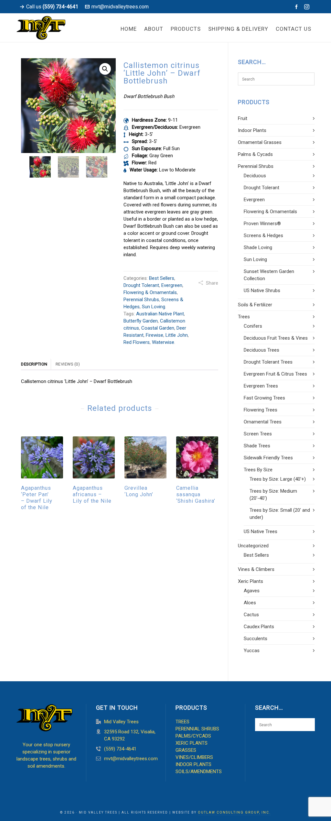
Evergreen (171, 285)
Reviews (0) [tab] (68, 364)
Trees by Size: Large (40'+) (278, 479)
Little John (177, 335)
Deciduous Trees (261, 350)
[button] (105, 69)
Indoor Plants (252, 130)
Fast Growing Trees (264, 398)
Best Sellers (161, 278)
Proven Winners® (262, 223)
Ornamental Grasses (260, 142)
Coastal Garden (157, 328)
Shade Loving (258, 247)
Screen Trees (258, 434)
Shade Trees (257, 446)
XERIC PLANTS (192, 743)
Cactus (251, 615)
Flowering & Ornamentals (150, 292)
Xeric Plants (250, 581)
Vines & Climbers (256, 569)
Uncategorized (253, 546)
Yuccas (252, 650)
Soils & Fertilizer (255, 305)
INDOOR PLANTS (193, 764)
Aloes (250, 603)
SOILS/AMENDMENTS (199, 771)
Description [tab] (34, 364)
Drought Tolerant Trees (268, 362)
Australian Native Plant (160, 314)
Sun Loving (153, 307)
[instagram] (307, 7)
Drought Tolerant (141, 285)
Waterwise (163, 342)
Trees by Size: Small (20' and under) (280, 513)
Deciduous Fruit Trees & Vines (276, 338)
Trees (244, 317)
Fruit (242, 118)
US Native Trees (260, 531)
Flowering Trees (260, 410)
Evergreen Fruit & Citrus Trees (275, 374)
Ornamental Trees (263, 422)
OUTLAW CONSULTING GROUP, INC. (234, 812)
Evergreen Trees (261, 386)
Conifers (253, 326)
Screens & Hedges (263, 235)
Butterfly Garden (140, 321)
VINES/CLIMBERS (194, 757)
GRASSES (186, 750)
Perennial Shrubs (141, 299)
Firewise (154, 335)
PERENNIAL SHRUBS (197, 729)
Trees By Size (258, 470)
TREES (182, 722)
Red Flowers (136, 342)
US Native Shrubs (262, 290)
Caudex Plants (259, 626)
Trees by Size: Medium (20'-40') (273, 494)
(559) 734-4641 (120, 749)
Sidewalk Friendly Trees (268, 458)
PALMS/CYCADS (193, 736)
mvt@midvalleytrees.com (120, 7)
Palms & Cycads (255, 154)
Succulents (255, 638)
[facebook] (297, 6)
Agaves (252, 591)
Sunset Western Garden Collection (269, 274)
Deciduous (255, 176)
